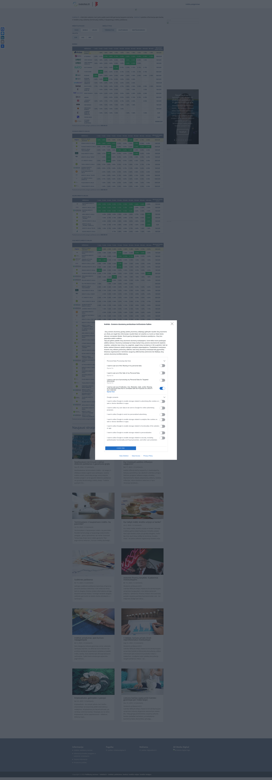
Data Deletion (124, 456)
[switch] (162, 365)
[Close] (173, 324)
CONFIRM (121, 448)
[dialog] (136, 390)
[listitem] (136, 361)
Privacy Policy (148, 456)
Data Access (136, 456)
